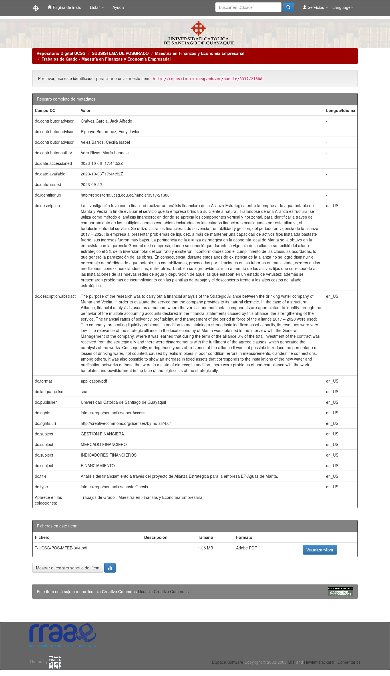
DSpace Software (227, 662)
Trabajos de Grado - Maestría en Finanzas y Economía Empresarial (106, 59)
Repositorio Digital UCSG (61, 53)
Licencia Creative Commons (163, 591)
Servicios (316, 7)
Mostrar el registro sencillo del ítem (67, 568)
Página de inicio (66, 7)
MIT (291, 662)
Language (341, 7)
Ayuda (118, 7)
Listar (95, 7)
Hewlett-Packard (319, 662)
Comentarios (349, 662)
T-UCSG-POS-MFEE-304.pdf (61, 548)
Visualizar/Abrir (319, 550)
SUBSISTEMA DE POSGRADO (120, 53)
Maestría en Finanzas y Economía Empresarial (199, 53)
